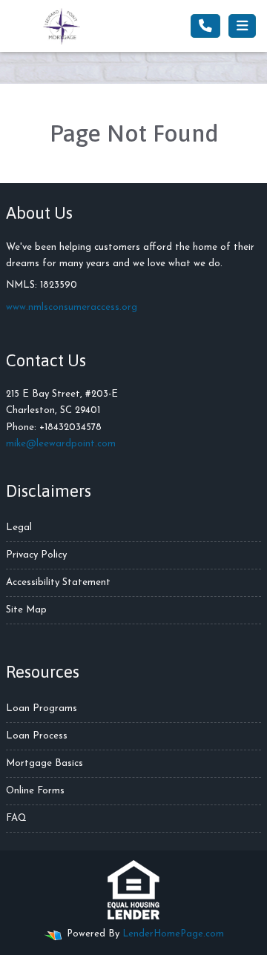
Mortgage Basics (44, 763)
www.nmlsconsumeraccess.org (71, 307)
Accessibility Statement (58, 582)
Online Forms (35, 791)
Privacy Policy (36, 555)
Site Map (26, 610)
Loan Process (36, 736)
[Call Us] (205, 26)
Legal (19, 527)
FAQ (16, 818)
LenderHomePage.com (173, 934)
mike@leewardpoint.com (61, 444)
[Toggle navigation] (242, 26)
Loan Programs (41, 708)
